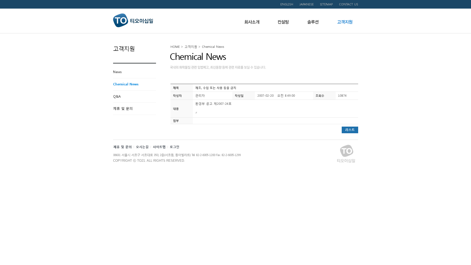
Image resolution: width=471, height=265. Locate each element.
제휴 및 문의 (122, 147)
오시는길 (142, 147)
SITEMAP (326, 4)
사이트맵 (159, 147)
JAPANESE (306, 4)
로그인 (174, 147)
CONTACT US (348, 4)
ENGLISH (286, 4)
